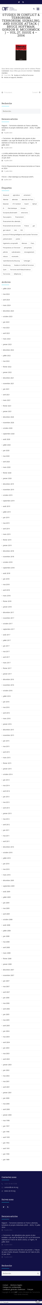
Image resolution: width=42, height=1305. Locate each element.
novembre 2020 (8, 422)
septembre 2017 (8, 629)
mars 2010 (6, 875)
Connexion (5, 71)
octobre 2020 (7, 428)
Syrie (4, 270)
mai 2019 (6, 523)
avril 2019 (6, 529)
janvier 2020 (7, 478)
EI (3, 208)
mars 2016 (6, 718)
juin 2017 (6, 646)
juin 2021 (6, 389)
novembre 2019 (8, 489)
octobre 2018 (7, 562)
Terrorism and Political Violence (20, 270)
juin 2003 (6, 1048)
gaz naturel (6, 230)
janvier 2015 (7, 769)
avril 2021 (6, 395)
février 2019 (7, 540)
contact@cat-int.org (11, 1187)
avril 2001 (6, 1087)
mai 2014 (6, 785)
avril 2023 (6, 333)
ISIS (21, 230)
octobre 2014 (7, 774)
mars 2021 (6, 400)
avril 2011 (6, 841)
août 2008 (6, 925)
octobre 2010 (7, 852)
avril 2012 (6, 825)
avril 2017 (6, 657)
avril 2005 (6, 1026)
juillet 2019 (7, 512)
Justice (18, 239)
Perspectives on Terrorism (11, 248)
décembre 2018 (8, 551)
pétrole (5, 252)
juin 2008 (6, 936)
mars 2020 (6, 467)
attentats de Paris (27, 199)
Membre (20, 77)
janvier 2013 (7, 813)
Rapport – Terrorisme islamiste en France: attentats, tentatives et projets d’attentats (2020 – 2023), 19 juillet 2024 (21, 127)
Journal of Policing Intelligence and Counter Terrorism (20, 234)
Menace (24, 243)
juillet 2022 (7, 355)
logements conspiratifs (10, 243)
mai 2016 (6, 707)
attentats (15, 199)
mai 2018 (6, 584)
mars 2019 (6, 534)
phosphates (28, 248)
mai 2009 (6, 908)
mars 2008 (6, 953)
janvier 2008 (7, 964)
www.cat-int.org (9, 1191)
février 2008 (7, 959)
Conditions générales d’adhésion (14, 1289)
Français (30, 1289)
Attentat (5, 199)
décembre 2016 (8, 679)
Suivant (35, 92)
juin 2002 (6, 1070)
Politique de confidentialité (12, 1287)
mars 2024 (6, 305)
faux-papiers (7, 217)
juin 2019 (6, 517)
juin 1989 (6, 1160)
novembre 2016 (8, 685)
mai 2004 (6, 1037)
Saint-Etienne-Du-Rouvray (11, 261)
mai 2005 (6, 1020)
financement (19, 217)
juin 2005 (6, 1014)
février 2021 (7, 406)
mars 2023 (6, 339)
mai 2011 (6, 836)
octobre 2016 (7, 691)
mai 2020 (6, 456)
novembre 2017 (8, 618)
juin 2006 (6, 998)
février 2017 (7, 668)
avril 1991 (6, 1148)
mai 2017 (6, 651)
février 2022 (7, 367)
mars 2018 (6, 596)
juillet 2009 (7, 897)
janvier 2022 (7, 372)
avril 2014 (6, 791)
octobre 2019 (7, 495)
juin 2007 (6, 981)
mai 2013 (6, 802)
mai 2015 (6, 746)
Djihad (34, 204)
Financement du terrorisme (12, 226)
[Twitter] (19, 2)
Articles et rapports (10, 77)
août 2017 (6, 635)
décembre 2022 (8, 350)
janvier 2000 (7, 1115)
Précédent (8, 92)
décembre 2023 (8, 311)
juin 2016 (6, 702)
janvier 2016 (7, 724)
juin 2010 (6, 864)
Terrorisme (6, 274)
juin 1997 (6, 1126)
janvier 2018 (7, 607)
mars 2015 (6, 758)
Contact (5, 1285)
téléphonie (17, 274)
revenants (15, 256)
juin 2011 (6, 830)
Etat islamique (12, 208)
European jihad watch (10, 213)
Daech (26, 204)
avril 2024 (6, 300)
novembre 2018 (8, 557)
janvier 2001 (7, 1093)
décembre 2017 (8, 612)
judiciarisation (7, 239)
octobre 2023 (7, 316)
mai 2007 (6, 986)
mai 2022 (6, 361)
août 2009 (6, 892)
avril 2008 (6, 947)
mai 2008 (6, 942)
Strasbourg (6, 265)
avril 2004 (6, 1042)
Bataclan (6, 204)
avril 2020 (6, 462)
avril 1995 (6, 1137)
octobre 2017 (7, 624)
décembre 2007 (8, 970)
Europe (23, 208)
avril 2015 (6, 752)
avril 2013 (6, 808)
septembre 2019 (8, 501)
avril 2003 (6, 1059)
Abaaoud (6, 195)
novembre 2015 (8, 735)
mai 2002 (6, 1076)
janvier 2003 (7, 1065)
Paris (32, 243)
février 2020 (7, 473)
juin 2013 (6, 797)
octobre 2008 (7, 919)
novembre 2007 (8, 975)
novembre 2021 (8, 383)
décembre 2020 (8, 417)
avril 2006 (6, 1009)
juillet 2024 (7, 288)
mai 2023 (6, 328)
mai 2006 (6, 1003)
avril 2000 (6, 1109)
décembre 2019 (8, 484)
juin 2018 (6, 579)
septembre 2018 (8, 568)
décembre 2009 (8, 880)
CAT (16, 1292)
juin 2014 (6, 780)
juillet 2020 (7, 445)
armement (27, 195)
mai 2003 (6, 1053)
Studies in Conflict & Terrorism (23, 75)
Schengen (27, 261)
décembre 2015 (8, 730)
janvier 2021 (7, 411)
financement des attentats (11, 221)
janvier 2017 (7, 674)
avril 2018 (6, 590)
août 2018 (6, 573)
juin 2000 (6, 1098)
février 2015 (7, 763)
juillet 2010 (7, 858)
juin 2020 (6, 450)
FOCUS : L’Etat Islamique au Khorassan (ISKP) (17, 177)
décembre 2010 (8, 847)
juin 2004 (6, 1031)
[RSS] (23, 2)
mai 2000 (6, 1104)
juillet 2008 (7, 931)
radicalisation (16, 252)
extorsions (24, 213)
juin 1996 (6, 1132)
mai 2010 (6, 869)
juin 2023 (6, 322)
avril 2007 (6, 992)
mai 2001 (6, 1081)
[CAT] (10, 8)
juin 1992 (6, 1143)
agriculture (16, 195)
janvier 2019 (7, 545)
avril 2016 (6, 713)
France (26, 226)
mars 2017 (6, 663)
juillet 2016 (7, 696)
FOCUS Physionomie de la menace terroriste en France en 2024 (21, 167)
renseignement (29, 252)
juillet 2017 (7, 640)
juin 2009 (6, 903)
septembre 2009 (8, 886)
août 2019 (6, 506)
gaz (34, 226)
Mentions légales (16, 1285)
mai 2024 (6, 294)
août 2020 (6, 439)
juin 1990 (6, 1154)
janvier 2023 (7, 344)
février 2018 (7, 601)
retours (5, 256)
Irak (15, 230)
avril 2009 (6, 914)
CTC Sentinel (16, 204)
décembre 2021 (8, 378)
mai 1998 (6, 1120)
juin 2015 (6, 741)
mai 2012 (6, 819)
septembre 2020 (8, 434)
